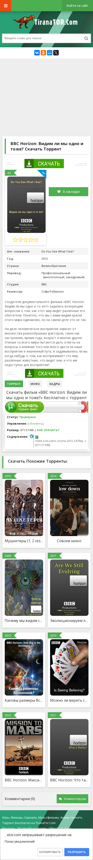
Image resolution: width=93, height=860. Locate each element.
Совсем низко (69, 540)
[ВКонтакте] (37, 52)
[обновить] (36, 423)
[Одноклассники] (43, 52)
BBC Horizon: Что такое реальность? (69, 780)
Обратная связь (60, 828)
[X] (56, 52)
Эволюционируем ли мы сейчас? (69, 620)
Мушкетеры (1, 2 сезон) (24, 540)
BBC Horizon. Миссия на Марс (24, 780)
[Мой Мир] (49, 52)
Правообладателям (32, 828)
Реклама (8, 828)
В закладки (71, 191)
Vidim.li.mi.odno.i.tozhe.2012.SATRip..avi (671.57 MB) (60, 443)
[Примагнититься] (83, 412)
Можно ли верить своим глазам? (69, 700)
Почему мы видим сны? (24, 620)
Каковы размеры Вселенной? (24, 700)
